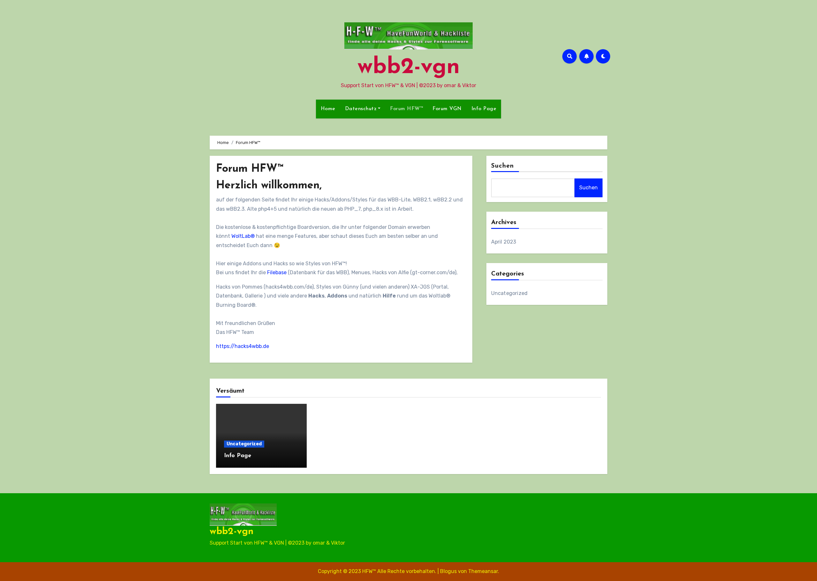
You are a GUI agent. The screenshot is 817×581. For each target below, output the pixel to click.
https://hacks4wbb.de (242, 346)
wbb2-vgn (408, 67)
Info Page (484, 108)
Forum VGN (447, 108)
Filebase (277, 272)
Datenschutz (361, 108)
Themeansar (483, 571)
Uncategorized (509, 293)
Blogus (448, 571)
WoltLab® (243, 236)
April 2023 (503, 242)
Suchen (502, 166)
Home (328, 108)
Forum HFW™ (406, 108)
